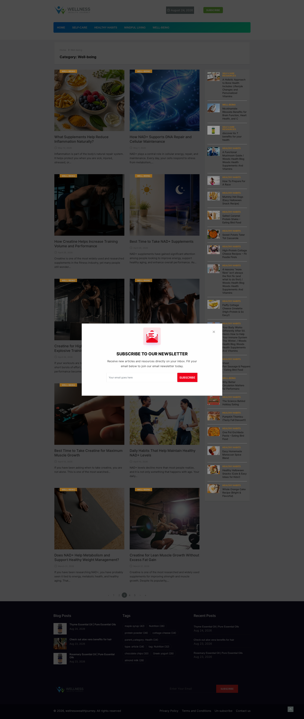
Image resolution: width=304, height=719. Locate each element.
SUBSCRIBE (187, 377)
